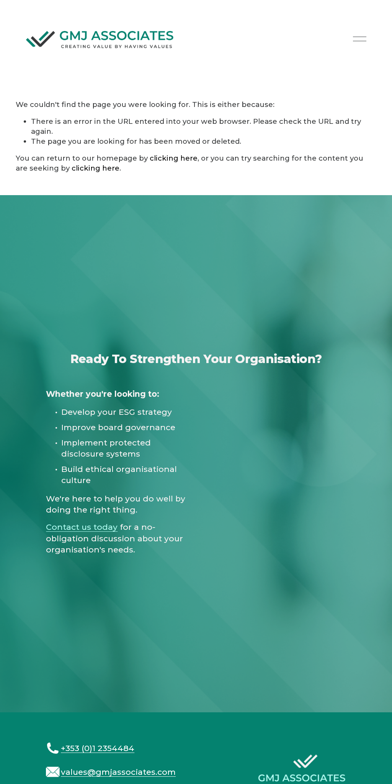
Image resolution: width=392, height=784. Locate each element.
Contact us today (82, 527)
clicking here (174, 158)
